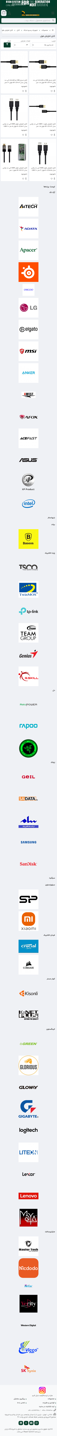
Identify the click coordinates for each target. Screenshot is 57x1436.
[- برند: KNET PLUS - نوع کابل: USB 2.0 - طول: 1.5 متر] (42, 108)
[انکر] (28, 373)
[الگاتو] (28, 329)
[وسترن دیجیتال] (28, 1325)
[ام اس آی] (28, 351)
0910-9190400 (47, 1410)
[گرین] (28, 1044)
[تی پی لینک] (28, 611)
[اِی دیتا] (28, 228)
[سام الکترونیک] (28, 820)
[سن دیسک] (28, 864)
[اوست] (28, 395)
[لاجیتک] (28, 1131)
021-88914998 (33, 1410)
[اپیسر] (28, 250)
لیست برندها (49, 186)
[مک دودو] (28, 1268)
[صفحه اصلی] (53, 30)
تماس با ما (21, 1403)
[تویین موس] (28, 589)
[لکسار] (28, 1174)
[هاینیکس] (28, 1369)
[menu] (53, 13)
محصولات (44, 30)
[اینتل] (28, 504)
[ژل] (28, 777)
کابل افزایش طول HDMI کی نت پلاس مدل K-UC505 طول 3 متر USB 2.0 (43, 169)
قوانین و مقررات (48, 1403)
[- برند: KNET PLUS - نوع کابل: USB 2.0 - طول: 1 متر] (14, 152)
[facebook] (31, 1423)
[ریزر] (28, 748)
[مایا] (28, 1218)
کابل (18, 30)
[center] (53, 20)
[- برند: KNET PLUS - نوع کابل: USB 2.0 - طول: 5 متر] (14, 108)
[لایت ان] (28, 1152)
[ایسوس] (28, 460)
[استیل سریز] (28, 272)
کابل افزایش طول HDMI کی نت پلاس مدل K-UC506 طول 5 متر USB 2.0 (15, 125)
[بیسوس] (28, 539)
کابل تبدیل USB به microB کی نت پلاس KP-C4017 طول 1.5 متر (44, 81)
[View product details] (54, 91)
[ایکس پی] (28, 482)
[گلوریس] (28, 1065)
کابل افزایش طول (7, 30)
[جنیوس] (28, 654)
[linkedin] (20, 1423)
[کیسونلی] (28, 993)
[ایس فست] (28, 438)
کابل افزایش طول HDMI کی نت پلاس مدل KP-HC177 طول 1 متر (15, 169)
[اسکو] (28, 290)
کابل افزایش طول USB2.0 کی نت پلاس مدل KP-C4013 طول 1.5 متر (43, 125)
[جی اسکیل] (28, 676)
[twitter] (26, 1423)
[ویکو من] (28, 1347)
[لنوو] (28, 1196)
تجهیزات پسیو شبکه (31, 30)
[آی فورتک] (28, 207)
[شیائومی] (28, 921)
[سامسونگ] (28, 842)
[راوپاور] (28, 705)
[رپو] (28, 726)
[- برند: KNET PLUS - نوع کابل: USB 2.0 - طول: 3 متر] (42, 152)
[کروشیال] (28, 946)
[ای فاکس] (28, 416)
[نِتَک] (28, 1286)
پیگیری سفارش (19, 1399)
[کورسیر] (28, 965)
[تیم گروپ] (28, 633)
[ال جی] (28, 308)
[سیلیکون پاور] (28, 899)
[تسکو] (28, 567)
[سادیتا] (28, 799)
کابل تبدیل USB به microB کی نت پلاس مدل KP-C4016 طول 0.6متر (16, 81)
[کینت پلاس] (28, 1015)
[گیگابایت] (28, 1109)
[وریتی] (28, 1304)
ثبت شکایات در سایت (46, 1406)
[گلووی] (28, 1087)
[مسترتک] (28, 1246)
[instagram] (36, 1423)
